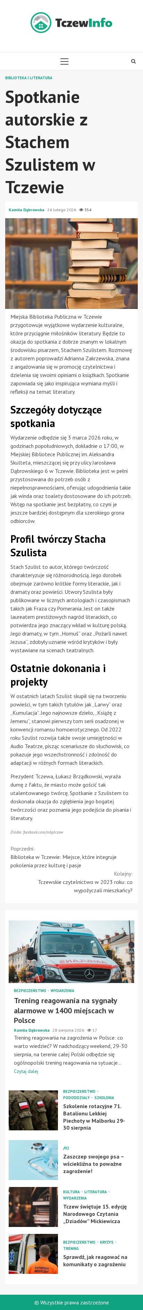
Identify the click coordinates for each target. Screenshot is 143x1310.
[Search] (133, 61)
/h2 (66, 1148)
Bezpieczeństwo (30, 991)
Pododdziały (77, 1098)
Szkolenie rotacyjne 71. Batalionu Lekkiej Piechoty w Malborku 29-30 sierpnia (33, 1110)
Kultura (72, 1192)
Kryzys (107, 1242)
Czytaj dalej (26, 1071)
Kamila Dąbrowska (27, 209)
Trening (71, 1249)
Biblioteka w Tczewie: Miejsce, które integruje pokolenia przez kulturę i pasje (63, 857)
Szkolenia (104, 1098)
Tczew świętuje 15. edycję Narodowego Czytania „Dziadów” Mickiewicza (33, 1207)
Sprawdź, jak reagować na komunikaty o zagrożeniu (33, 1254)
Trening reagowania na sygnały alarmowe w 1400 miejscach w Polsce (71, 951)
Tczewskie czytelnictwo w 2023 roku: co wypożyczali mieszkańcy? (85, 882)
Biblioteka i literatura (28, 78)
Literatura (96, 1192)
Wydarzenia (62, 991)
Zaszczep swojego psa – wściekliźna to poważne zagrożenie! (33, 1160)
